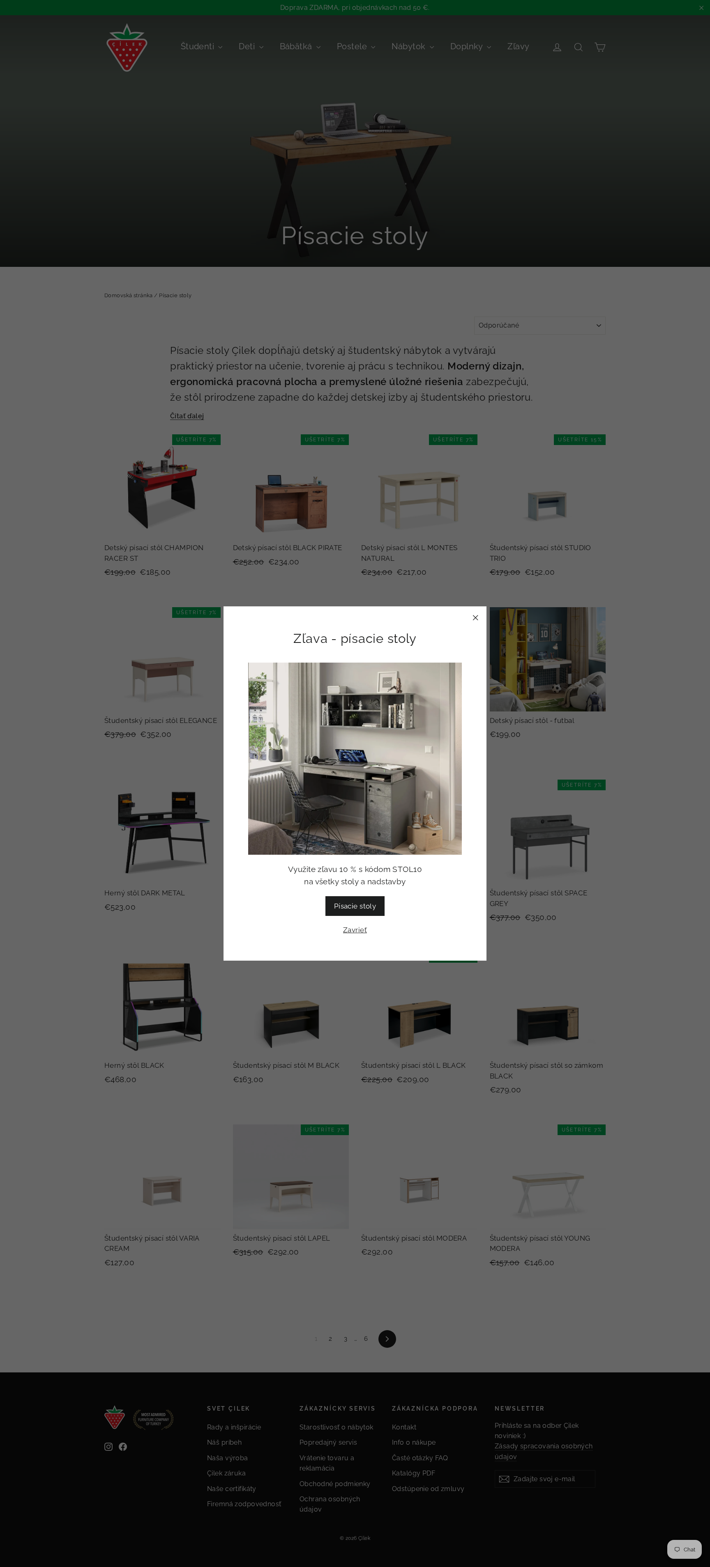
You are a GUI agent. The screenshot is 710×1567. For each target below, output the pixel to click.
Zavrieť (355, 930)
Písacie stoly (355, 906)
